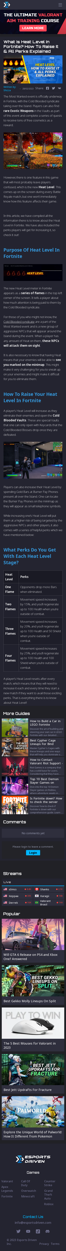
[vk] (59, 89)
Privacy (44, 1244)
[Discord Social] (38, 1231)
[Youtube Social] (28, 1231)
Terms (55, 1244)
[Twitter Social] (18, 1231)
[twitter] (53, 89)
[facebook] (47, 89)
